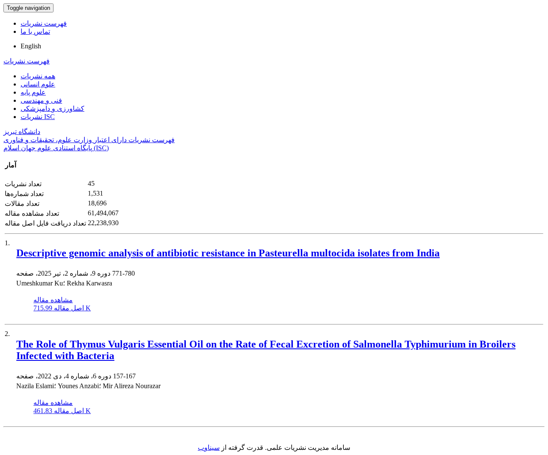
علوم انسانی (38, 84)
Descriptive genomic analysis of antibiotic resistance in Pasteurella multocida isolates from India (228, 253)
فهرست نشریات (44, 23)
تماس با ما (35, 31)
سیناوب (209, 447)
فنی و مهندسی (41, 100)
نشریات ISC (38, 116)
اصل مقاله (62, 308)
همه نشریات (38, 76)
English (31, 46)
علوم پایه (33, 92)
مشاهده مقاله (53, 299)
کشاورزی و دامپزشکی (52, 108)
